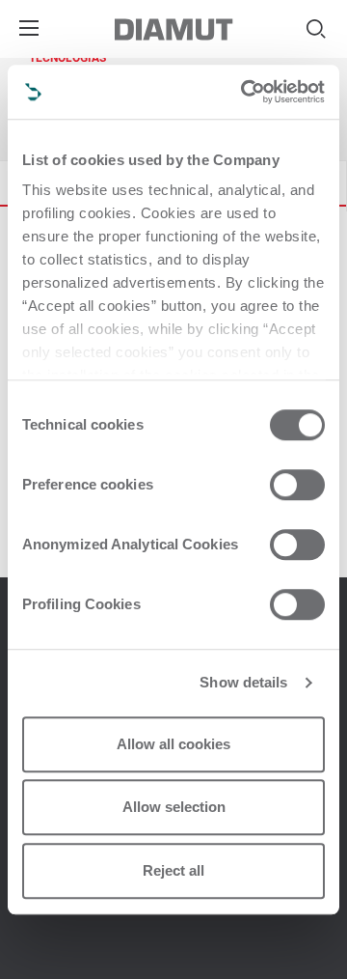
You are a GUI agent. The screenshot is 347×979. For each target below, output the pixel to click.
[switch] (297, 484)
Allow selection (174, 806)
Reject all (173, 870)
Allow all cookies (173, 744)
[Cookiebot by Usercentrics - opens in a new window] (245, 91)
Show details (243, 682)
